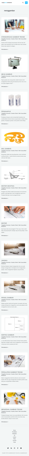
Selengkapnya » (4, 49)
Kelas (14, 438)
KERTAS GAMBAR (7, 335)
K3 (14, 435)
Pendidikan (14, 431)
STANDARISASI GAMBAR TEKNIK (13, 37)
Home (14, 430)
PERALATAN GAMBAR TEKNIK (12, 372)
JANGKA (4, 260)
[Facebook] (17, 448)
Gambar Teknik (14, 38)
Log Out (14, 440)
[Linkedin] (11, 448)
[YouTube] (21, 448)
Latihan (14, 437)
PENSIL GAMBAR (7, 297)
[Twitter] (8, 448)
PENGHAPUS (6, 111)
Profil (14, 442)
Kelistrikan (14, 433)
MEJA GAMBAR (6, 74)
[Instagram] (14, 448)
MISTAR (4, 223)
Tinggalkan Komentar (5, 38)
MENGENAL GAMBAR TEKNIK (11, 409)
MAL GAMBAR (6, 149)
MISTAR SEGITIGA (7, 186)
